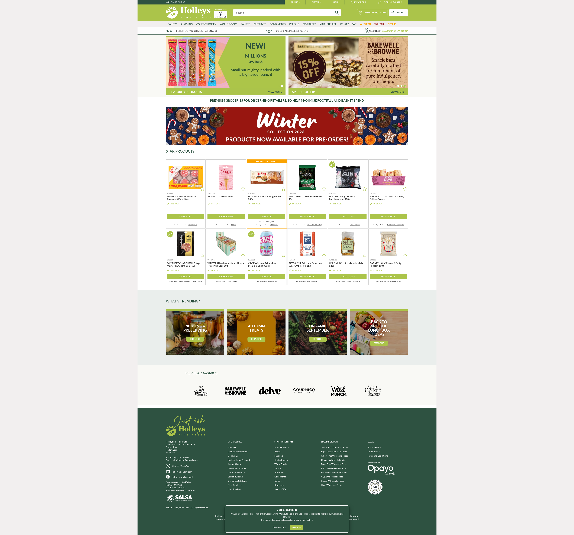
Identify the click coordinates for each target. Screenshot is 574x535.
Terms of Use (374, 451)
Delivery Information (238, 451)
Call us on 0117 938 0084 (395, 31)
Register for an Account (239, 460)
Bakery (277, 451)
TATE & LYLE (314, 281)
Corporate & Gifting (237, 481)
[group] (226, 62)
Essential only (279, 527)
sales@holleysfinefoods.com (185, 460)
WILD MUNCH (355, 281)
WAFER (233, 225)
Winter (379, 24)
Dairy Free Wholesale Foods (334, 464)
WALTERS (233, 281)
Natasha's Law (234, 489)
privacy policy (306, 520)
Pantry (277, 468)
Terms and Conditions (378, 455)
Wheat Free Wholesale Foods (334, 455)
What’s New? (348, 24)
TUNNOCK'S (192, 225)
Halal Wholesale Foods (331, 485)
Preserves (279, 472)
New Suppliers (234, 485)
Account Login (234, 464)
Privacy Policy (374, 447)
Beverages (279, 485)
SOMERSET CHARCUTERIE (193, 281)
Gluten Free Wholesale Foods (334, 447)
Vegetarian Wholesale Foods (334, 472)
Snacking (278, 455)
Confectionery (281, 460)
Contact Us (233, 455)
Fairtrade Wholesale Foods (333, 468)
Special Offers (280, 489)
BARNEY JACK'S (395, 281)
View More (275, 91)
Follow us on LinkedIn (182, 471)
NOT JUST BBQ (355, 225)
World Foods (280, 464)
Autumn (365, 24)
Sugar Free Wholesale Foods (334, 451)
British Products (282, 447)
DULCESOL (274, 225)
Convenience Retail (237, 468)
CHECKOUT (401, 12)
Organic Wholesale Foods (333, 460)
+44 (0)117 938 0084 (179, 457)
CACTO (274, 281)
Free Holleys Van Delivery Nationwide (195, 31)
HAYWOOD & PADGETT (395, 225)
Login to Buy (186, 216)
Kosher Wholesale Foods (332, 481)
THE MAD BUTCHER (314, 225)
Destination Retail (236, 472)
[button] (279, 86)
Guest (181, 2)
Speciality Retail (235, 476)
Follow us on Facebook (182, 477)
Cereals (277, 481)
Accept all (296, 527)
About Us (232, 447)
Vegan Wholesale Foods (332, 476)
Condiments (280, 476)
